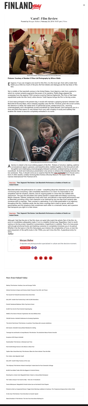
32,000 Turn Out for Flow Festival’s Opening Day (19, 309)
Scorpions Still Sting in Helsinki (14, 337)
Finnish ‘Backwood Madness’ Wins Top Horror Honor (20, 304)
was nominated (59, 173)
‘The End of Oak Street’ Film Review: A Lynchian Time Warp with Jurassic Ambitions (28, 323)
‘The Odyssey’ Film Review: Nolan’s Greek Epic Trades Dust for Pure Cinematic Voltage (29, 365)
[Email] (35, 247)
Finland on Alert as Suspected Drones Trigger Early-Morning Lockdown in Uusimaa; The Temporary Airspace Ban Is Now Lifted (40, 389)
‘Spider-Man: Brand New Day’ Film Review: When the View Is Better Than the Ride (28, 351)
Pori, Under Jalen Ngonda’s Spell (15, 356)
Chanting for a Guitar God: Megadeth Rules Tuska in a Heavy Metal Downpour (27, 375)
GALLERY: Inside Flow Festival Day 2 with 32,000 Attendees (22, 299)
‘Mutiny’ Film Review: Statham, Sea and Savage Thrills (21, 285)
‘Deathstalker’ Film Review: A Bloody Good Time (19, 342)
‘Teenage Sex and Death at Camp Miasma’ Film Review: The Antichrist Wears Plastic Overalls (31, 332)
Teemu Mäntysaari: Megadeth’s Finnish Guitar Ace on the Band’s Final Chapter (27, 384)
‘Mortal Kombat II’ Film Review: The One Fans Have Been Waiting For (24, 398)
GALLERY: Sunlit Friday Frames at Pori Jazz (18, 360)
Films (65, 21)
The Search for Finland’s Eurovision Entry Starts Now (20, 294)
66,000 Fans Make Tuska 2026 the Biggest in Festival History (22, 370)
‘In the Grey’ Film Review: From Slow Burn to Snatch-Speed (22, 394)
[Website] (32, 247)
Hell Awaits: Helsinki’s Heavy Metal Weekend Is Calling (21, 328)
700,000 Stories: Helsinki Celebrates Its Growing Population (22, 318)
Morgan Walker (34, 21)
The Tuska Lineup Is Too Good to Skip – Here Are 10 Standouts (23, 379)
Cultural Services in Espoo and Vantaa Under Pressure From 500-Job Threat (27, 290)
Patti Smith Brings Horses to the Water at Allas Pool (20, 346)
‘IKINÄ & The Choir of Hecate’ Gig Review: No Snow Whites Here (23, 313)
